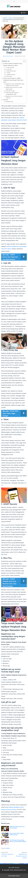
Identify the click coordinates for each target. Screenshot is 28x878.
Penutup (5, 99)
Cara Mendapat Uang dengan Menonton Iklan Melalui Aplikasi (18, 841)
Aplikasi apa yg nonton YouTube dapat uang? (14, 88)
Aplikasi (8, 848)
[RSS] (14, 1)
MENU (24, 12)
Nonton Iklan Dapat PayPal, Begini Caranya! (17, 834)
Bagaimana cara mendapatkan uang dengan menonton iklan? (15, 84)
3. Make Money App (11, 71)
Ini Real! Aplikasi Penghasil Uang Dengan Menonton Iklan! (12, 64)
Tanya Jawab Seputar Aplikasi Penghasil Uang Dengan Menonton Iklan (13, 80)
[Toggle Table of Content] (23, 61)
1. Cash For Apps (10, 67)
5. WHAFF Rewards (10, 74)
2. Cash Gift (9, 69)
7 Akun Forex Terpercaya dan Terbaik (7, 854)
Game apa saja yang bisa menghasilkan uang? (12, 93)
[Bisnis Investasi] (14, 6)
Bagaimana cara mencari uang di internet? (14, 97)
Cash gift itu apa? (10, 90)
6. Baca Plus (9, 76)
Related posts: (9, 101)
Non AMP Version (14, 867)
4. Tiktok (8, 72)
